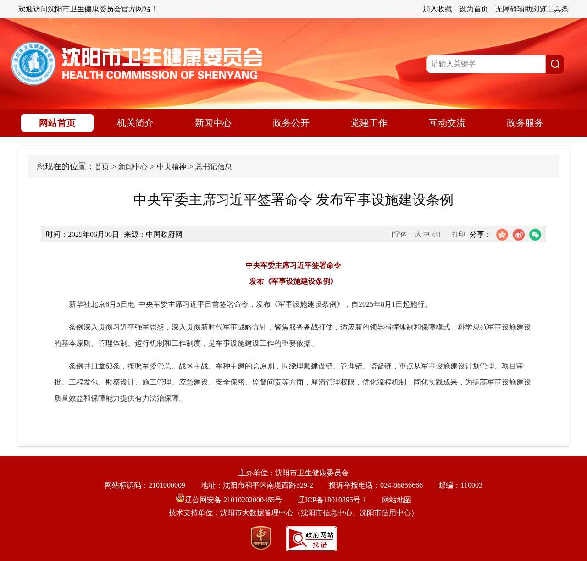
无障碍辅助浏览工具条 (532, 9)
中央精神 (171, 166)
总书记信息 (213, 166)
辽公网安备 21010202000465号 (233, 500)
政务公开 (291, 123)
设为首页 (473, 9)
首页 (101, 166)
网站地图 (396, 500)
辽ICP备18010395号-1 (332, 500)
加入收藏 (437, 9)
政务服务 (525, 123)
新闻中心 (213, 123)
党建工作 (369, 123)
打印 (458, 234)
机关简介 (135, 123)
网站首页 (57, 123)
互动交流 (447, 123)
